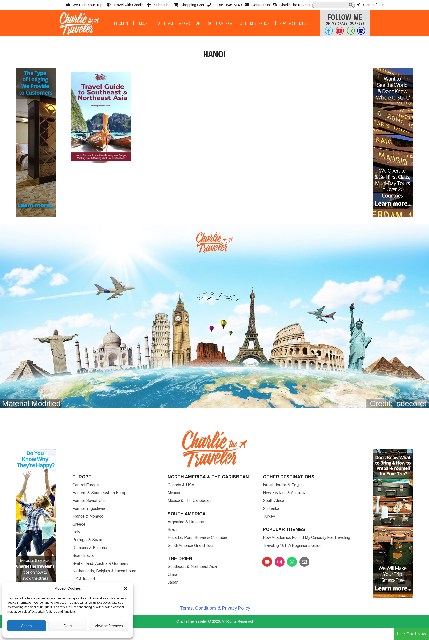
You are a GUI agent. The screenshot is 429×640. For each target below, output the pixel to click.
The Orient (121, 23)
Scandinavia (83, 555)
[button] (125, 588)
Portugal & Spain (87, 540)
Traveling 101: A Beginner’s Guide (292, 545)
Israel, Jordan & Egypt (282, 485)
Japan (173, 582)
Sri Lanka (271, 508)
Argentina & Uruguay (186, 522)
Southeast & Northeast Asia (192, 567)
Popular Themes (292, 23)
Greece (78, 524)
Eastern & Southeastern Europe (100, 493)
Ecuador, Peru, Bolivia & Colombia (197, 537)
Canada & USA (181, 485)
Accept (27, 626)
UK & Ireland (83, 579)
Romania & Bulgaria (89, 548)
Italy (76, 532)
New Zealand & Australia (284, 493)
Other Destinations (256, 23)
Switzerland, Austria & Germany (100, 563)
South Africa (273, 500)
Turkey (269, 516)
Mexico (174, 493)
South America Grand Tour (191, 545)
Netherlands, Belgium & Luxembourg (104, 571)
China (172, 574)
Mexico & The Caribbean (189, 500)
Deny (68, 626)
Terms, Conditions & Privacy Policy (215, 608)
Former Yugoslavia (88, 508)
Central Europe (85, 485)
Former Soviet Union (90, 500)
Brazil (172, 529)
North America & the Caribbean (208, 476)
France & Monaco (87, 516)
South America (220, 23)
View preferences (109, 626)
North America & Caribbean (178, 23)
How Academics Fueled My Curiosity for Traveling (306, 537)
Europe (143, 23)
